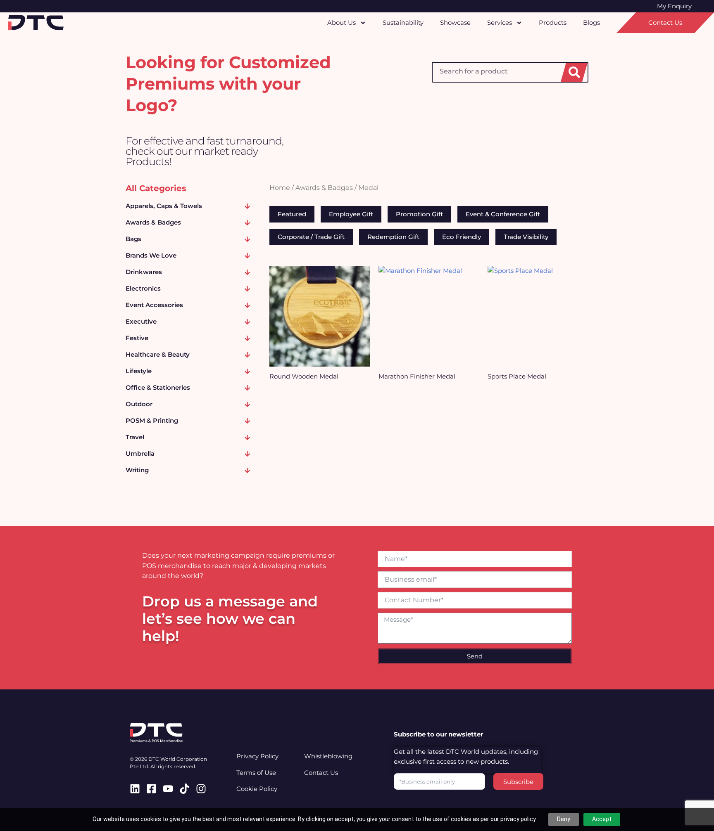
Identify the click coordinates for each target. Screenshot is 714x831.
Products (552, 22)
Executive (141, 321)
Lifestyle (139, 371)
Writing (137, 470)
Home (279, 188)
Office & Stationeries (158, 387)
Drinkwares (144, 272)
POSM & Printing (152, 420)
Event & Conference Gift (503, 214)
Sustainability (403, 22)
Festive (137, 338)
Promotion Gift (419, 214)
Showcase (455, 22)
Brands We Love (151, 255)
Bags (133, 239)
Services (499, 22)
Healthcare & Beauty (158, 354)
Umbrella (140, 453)
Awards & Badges (153, 222)
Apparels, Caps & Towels (164, 206)
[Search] (574, 72)
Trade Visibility (526, 237)
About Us (341, 22)
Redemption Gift (393, 237)
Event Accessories (154, 305)
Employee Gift (351, 214)
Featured (292, 214)
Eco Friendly (461, 237)
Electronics (143, 288)
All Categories (156, 188)
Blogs (591, 22)
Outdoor (139, 404)
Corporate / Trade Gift (311, 237)
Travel (135, 437)
